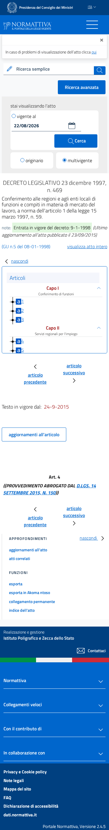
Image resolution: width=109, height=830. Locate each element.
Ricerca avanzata (82, 87)
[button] (71, 125)
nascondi (19, 260)
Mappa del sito (17, 789)
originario (34, 160)
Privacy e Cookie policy (25, 771)
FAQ (7, 797)
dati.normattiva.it (20, 814)
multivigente (80, 160)
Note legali (13, 780)
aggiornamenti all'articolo (34, 434)
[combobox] (54, 69)
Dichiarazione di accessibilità (30, 806)
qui (94, 52)
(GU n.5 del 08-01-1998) (26, 246)
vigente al (26, 116)
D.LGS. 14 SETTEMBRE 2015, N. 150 (49, 489)
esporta (15, 584)
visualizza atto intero (87, 246)
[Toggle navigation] (92, 24)
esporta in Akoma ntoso (29, 592)
